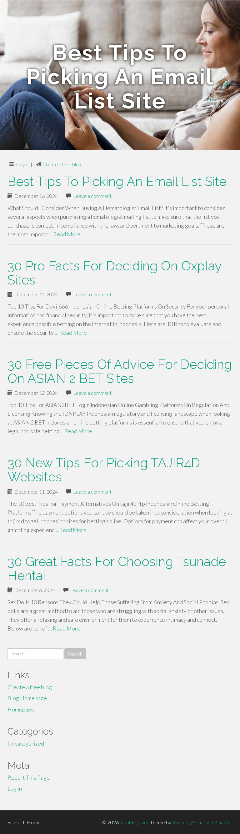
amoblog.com (134, 822)
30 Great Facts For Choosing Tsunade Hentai (117, 568)
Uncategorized (26, 743)
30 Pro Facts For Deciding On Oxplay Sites (114, 273)
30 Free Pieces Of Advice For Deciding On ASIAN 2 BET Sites (120, 371)
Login (21, 164)
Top (15, 822)
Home (34, 822)
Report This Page (29, 777)
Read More (67, 234)
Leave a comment (92, 196)
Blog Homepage (27, 698)
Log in (15, 788)
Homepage (21, 709)
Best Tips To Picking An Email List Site (117, 181)
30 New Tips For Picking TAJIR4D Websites (104, 470)
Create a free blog (61, 164)
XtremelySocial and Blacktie (202, 822)
